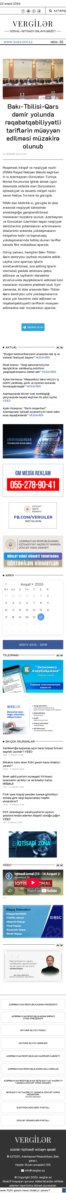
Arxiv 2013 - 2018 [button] (33, 644)
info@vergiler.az (35, 1170)
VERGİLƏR (33, 23)
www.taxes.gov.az (18, 42)
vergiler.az (45, 1177)
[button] (57, 42)
